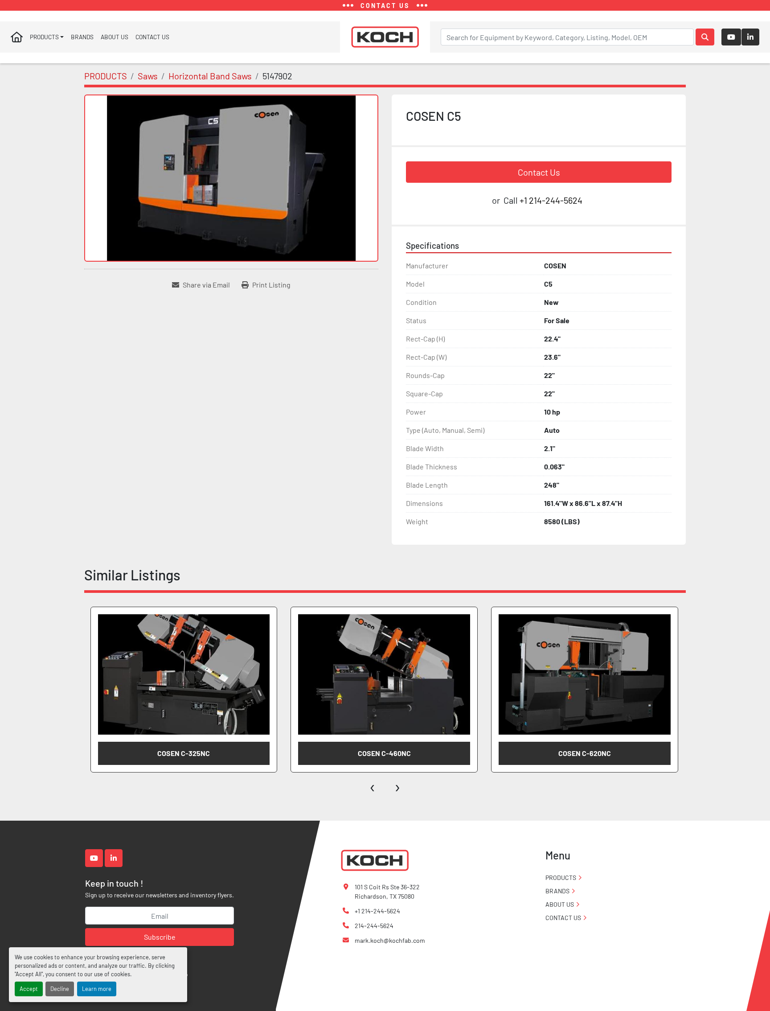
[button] (47, 37)
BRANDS (82, 37)
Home (17, 37)
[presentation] (372, 786)
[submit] (705, 37)
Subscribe (160, 937)
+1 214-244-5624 (551, 200)
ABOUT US (114, 37)
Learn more (96, 988)
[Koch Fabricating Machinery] (374, 859)
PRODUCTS (44, 37)
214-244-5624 (374, 925)
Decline (59, 988)
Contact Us (539, 172)
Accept (29, 988)
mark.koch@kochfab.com (390, 940)
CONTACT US (152, 37)
